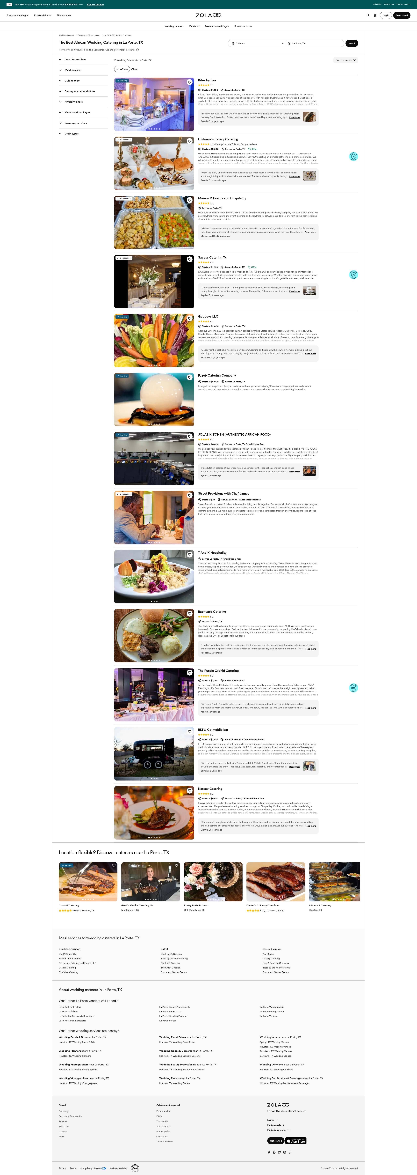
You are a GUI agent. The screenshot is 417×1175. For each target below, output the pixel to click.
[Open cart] (375, 15)
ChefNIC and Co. (67, 954)
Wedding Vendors (66, 35)
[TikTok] (289, 1153)
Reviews (63, 1121)
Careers (63, 1131)
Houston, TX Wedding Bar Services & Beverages (284, 1083)
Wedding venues (173, 26)
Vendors (193, 26)
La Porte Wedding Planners (173, 1016)
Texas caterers (94, 35)
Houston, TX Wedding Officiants (276, 1069)
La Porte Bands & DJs (170, 1011)
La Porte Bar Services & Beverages (76, 1016)
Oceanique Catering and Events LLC (77, 963)
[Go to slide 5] (159, 129)
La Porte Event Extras (70, 1007)
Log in (270, 1120)
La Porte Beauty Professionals (174, 1007)
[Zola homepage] (208, 15)
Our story (63, 1111)
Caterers (81, 35)
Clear (134, 69)
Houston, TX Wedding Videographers (78, 1083)
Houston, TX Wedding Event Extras (177, 1042)
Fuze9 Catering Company (276, 963)
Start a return (163, 1126)
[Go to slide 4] (157, 129)
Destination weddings (216, 26)
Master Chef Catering (70, 958)
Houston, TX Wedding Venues (275, 1046)
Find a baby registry (277, 1130)
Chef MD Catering (170, 963)
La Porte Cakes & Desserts (72, 1020)
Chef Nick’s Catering (171, 954)
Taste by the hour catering (174, 958)
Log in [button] (386, 15)
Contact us (161, 1136)
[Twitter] (279, 1153)
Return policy (163, 1131)
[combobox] (315, 43)
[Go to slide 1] (149, 129)
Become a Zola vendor (70, 1116)
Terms (80, 4)
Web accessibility (118, 1168)
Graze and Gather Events (174, 972)
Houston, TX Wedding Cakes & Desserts (179, 1056)
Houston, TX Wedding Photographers (78, 1069)
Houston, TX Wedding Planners (75, 1056)
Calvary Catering (67, 967)
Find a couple (64, 15)
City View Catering (68, 972)
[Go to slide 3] (154, 129)
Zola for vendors (403, 4)
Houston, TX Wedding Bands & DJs (77, 1042)
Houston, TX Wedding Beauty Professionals (181, 1069)
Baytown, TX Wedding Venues (275, 1056)
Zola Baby (377, 4)
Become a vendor (243, 26)
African (128, 35)
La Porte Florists (167, 1020)
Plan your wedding (16, 15)
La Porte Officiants (68, 1011)
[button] (283, 43)
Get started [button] (402, 15)
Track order (162, 1121)
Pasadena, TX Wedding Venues (276, 1051)
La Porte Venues (268, 1016)
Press (61, 1136)
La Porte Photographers (272, 1011)
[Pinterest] (274, 1153)
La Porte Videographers (272, 1007)
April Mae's (268, 954)
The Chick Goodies (170, 967)
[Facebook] (269, 1153)
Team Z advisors (164, 1141)
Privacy (62, 1168)
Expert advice (41, 15)
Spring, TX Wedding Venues (274, 1042)
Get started (276, 1140)
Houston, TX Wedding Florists (174, 1083)
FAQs (159, 1116)
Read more (294, 117)
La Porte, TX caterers (113, 35)
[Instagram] (284, 1153)
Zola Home (389, 4)
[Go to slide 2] (151, 129)
